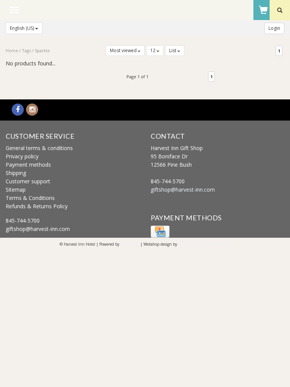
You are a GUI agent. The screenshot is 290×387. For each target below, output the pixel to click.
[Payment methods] (160, 231)
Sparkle (42, 50)
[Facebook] (17, 109)
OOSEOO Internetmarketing (204, 244)
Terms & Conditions (30, 197)
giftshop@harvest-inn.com (38, 228)
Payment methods (28, 164)
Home (12, 50)
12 (153, 50)
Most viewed (124, 50)
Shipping (16, 172)
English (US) (22, 28)
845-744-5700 (23, 220)
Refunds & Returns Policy (37, 206)
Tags (26, 50)
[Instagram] (32, 109)
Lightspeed (129, 244)
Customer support (28, 181)
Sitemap (16, 189)
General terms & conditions (39, 148)
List (173, 50)
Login (274, 28)
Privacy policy (22, 156)
